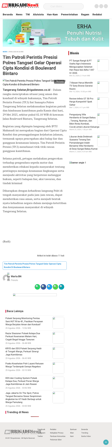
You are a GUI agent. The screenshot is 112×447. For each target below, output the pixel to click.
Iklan (72, 433)
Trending (84, 433)
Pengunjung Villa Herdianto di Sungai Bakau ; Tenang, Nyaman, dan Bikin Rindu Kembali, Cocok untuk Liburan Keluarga (84, 121)
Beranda (8, 14)
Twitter (40, 436)
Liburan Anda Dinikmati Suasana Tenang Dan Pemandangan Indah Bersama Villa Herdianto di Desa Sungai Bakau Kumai (83, 143)
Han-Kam (52, 14)
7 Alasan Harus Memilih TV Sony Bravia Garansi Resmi (81, 86)
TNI (28, 14)
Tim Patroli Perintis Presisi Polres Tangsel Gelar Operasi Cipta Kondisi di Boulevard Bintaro (32, 265)
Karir (72, 436)
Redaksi (97, 14)
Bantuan (73, 429)
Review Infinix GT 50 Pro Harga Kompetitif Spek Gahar (81, 102)
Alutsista (38, 14)
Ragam (85, 14)
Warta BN (16, 276)
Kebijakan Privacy (56, 433)
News (19, 14)
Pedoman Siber (56, 439)
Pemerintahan (69, 14)
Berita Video (86, 436)
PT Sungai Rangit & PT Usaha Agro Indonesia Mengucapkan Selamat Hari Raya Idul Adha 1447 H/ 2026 (81, 67)
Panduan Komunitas (57, 436)
